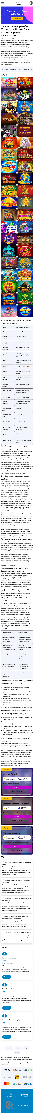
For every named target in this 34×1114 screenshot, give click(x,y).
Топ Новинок (26, 69)
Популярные (13, 69)
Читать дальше (17, 791)
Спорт (17, 1052)
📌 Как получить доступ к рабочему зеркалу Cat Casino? (16, 863)
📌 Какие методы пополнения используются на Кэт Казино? (16, 899)
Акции (26, 1048)
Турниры (18, 1048)
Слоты (19, 69)
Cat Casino (9, 1048)
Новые (6, 69)
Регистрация (17, 19)
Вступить (17, 787)
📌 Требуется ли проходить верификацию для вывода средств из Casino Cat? (15, 917)
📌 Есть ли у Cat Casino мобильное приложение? (17, 932)
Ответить (6, 977)
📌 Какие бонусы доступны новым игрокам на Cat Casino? (16, 881)
